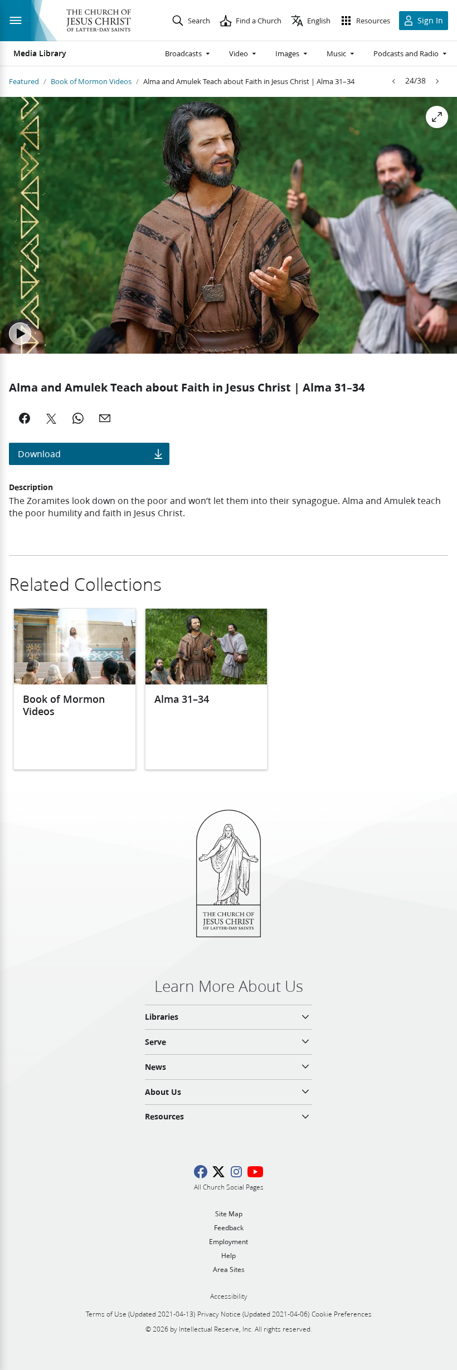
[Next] (437, 81)
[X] (51, 418)
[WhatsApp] (78, 418)
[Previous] (394, 81)
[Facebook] (24, 418)
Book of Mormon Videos (91, 81)
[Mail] (105, 418)
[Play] (20, 333)
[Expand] (437, 117)
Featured (24, 81)
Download (39, 453)
